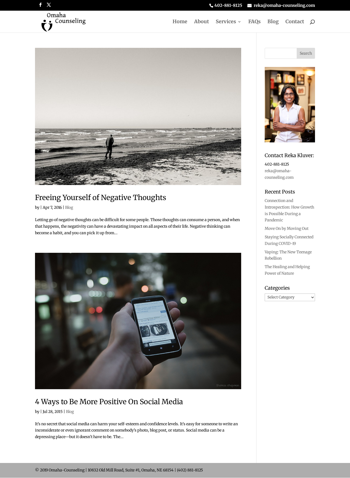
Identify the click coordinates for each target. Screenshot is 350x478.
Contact (294, 22)
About (201, 22)
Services (226, 22)
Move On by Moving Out (286, 228)
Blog (273, 22)
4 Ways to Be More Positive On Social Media (109, 401)
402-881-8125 (228, 5)
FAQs (254, 22)
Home (180, 22)
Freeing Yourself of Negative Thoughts (100, 197)
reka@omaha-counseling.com (284, 5)
